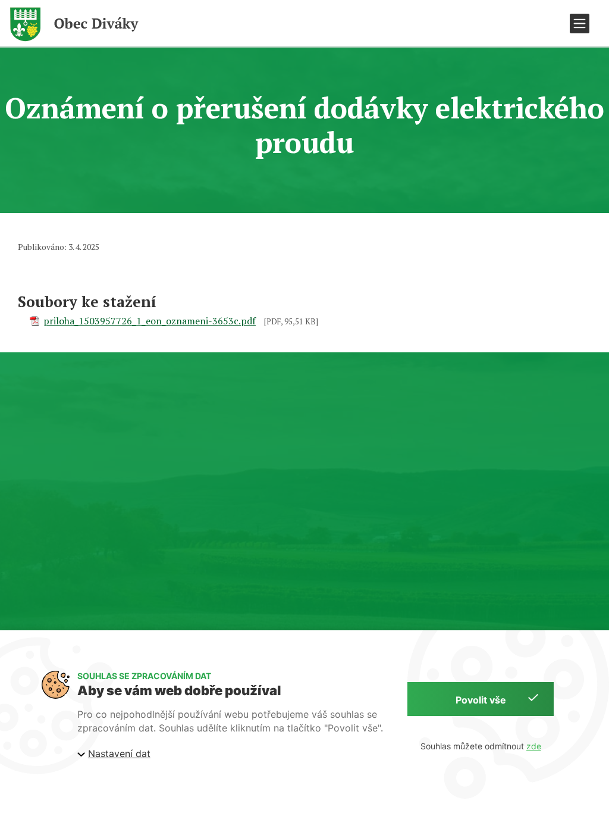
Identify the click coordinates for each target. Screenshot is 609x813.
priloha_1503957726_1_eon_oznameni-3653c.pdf (149, 320)
